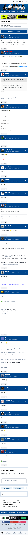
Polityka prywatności (16, 524)
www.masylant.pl (23, 66)
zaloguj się (19, 473)
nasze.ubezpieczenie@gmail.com (13, 362)
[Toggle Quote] (3, 79)
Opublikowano (12, 37)
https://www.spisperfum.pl (7, 248)
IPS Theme (4, 524)
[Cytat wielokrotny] (2, 49)
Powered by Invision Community (14, 528)
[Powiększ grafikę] (21, 56)
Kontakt (23, 524)
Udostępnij (7, 488)
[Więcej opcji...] (25, 37)
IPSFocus (9, 524)
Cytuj (5, 48)
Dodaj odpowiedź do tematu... (11, 480)
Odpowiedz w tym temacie (14, 31)
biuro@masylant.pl (14, 66)
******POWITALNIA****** (15, 26)
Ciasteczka (14, 525)
